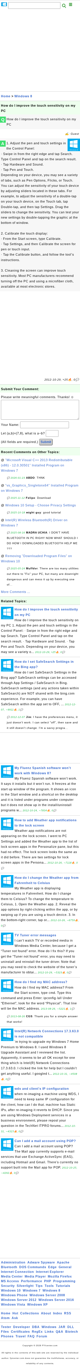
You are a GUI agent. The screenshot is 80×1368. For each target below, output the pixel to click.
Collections (29, 1313)
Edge (52, 1267)
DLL (70, 1327)
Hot (15, 1313)
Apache (63, 1262)
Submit (46, 442)
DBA (36, 1327)
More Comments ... (15, 592)
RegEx (37, 1331)
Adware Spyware (41, 1262)
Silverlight (25, 1285)
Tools (49, 1285)
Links (49, 1331)
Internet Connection (17, 1271)
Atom (5, 1318)
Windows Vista (13, 1304)
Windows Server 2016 (56, 1300)
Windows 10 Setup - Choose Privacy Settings (40, 505)
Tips (39, 1285)
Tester (6, 1327)
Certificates (20, 1331)
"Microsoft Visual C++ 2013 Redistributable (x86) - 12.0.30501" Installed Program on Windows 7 (37, 465)
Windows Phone (14, 1295)
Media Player (35, 1276)
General (65, 1267)
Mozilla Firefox (60, 1276)
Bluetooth (9, 1267)
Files (5, 1331)
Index (57, 1313)
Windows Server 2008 (47, 1295)
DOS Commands (32, 1267)
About (46, 1313)
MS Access (10, 1281)
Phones (7, 1336)
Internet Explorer (50, 1271)
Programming (64, 1281)
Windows (49, 1327)
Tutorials (63, 1285)
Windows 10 (11, 1290)
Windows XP (37, 1304)
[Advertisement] (40, 51)
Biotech (71, 1331)
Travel (21, 1336)
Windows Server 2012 (19, 1300)
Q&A (59, 1331)
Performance (31, 1281)
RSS (67, 1313)
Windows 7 (32, 1290)
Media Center (12, 1276)
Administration (13, 1262)
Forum (42, 1336)
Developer (21, 1327)
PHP (47, 1281)
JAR (61, 1327)
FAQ (31, 1336)
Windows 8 (23, 96)
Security (8, 1285)
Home (5, 96)
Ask (15, 1318)
